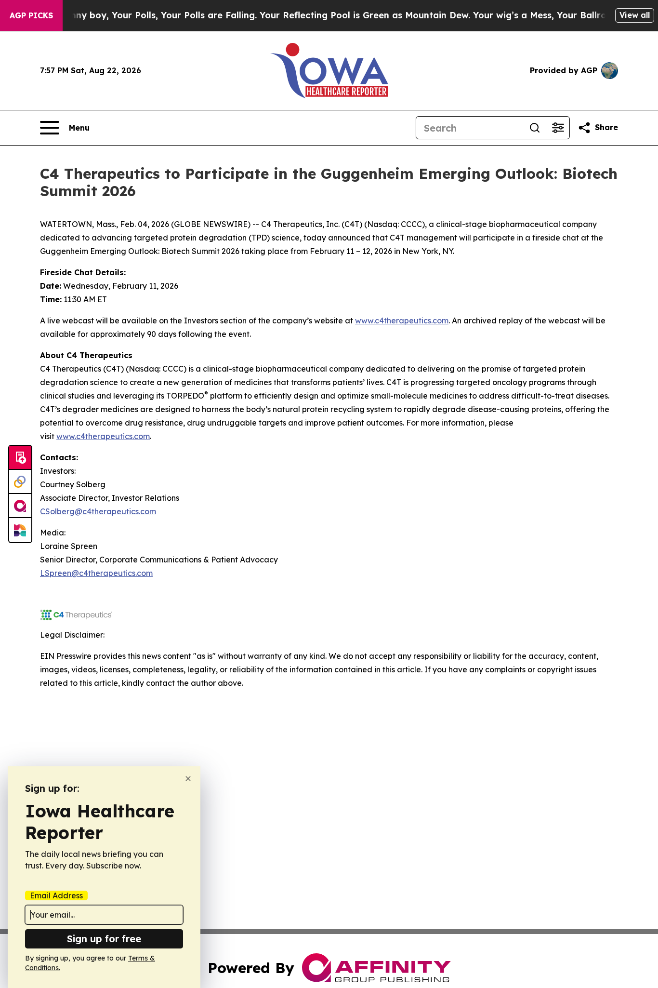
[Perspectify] (20, 482)
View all (634, 15)
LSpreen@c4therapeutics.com (96, 573)
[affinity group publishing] (20, 506)
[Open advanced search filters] (557, 128)
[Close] (188, 778)
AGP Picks (31, 15)
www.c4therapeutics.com (401, 320)
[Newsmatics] (20, 530)
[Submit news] (20, 458)
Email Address (56, 895)
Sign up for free (104, 939)
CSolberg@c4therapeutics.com (98, 511)
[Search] (534, 128)
